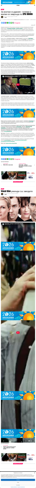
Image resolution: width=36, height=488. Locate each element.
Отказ (18, 482)
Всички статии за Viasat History (11, 143)
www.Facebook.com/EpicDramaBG (20, 139)
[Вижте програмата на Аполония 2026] (18, 55)
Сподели (17, 23)
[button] (34, 472)
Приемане (18, 479)
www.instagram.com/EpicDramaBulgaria (8, 141)
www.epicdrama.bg (7, 139)
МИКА (6, 17)
